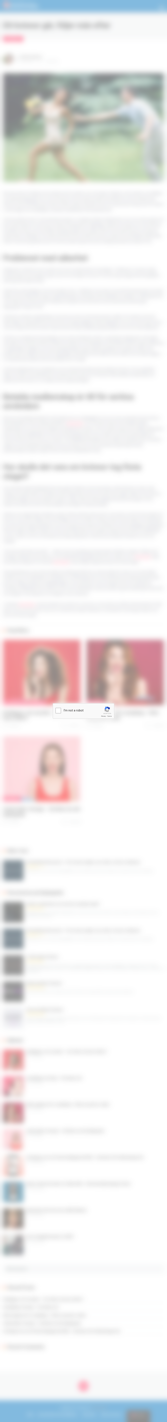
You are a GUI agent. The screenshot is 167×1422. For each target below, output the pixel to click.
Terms (109, 716)
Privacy (103, 716)
